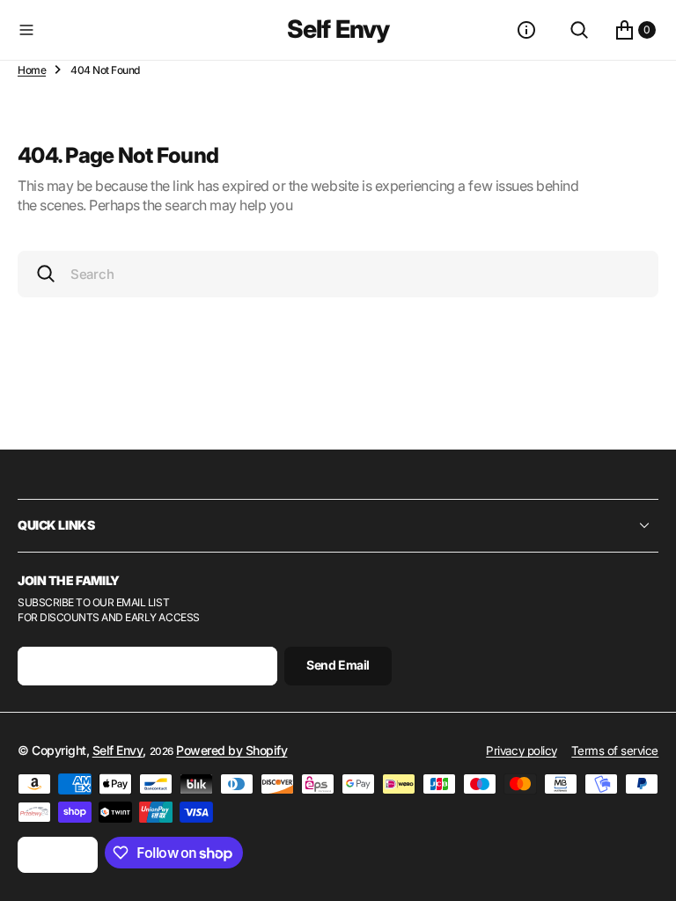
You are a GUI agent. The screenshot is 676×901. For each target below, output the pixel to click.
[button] (149, 30)
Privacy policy (521, 751)
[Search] (579, 30)
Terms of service (614, 751)
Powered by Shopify (231, 750)
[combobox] (338, 274)
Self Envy (117, 750)
